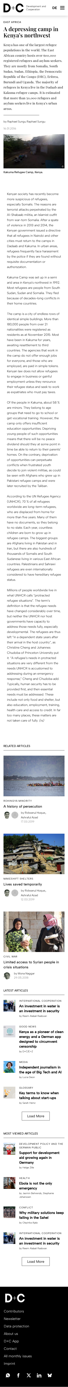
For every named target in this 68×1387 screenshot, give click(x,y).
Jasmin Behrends (32, 1193)
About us (11, 1334)
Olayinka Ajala (29, 1222)
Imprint (9, 1363)
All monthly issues (18, 1356)
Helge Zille (28, 1167)
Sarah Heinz (29, 1102)
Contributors (14, 1311)
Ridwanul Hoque (33, 812)
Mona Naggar (24, 973)
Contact (10, 1349)
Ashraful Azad (29, 817)
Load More (35, 1116)
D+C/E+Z (27, 1051)
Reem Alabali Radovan (34, 1016)
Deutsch (54, 8)
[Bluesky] (49, 1375)
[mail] (7, 1375)
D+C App (11, 1341)
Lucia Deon (28, 1077)
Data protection (16, 1326)
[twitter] (28, 1375)
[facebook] (18, 1375)
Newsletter (12, 1319)
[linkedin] (39, 1375)
